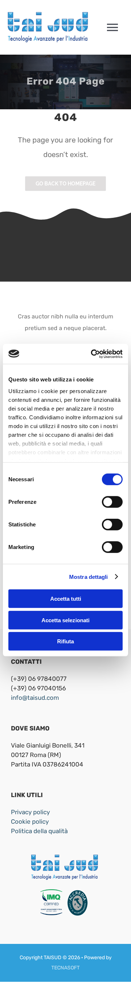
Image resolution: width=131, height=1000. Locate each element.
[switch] (112, 502)
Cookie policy (30, 821)
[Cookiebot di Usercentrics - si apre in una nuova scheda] (92, 353)
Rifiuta (65, 641)
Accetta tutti (65, 599)
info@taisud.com (35, 697)
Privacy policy (30, 812)
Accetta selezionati (65, 620)
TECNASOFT (65, 968)
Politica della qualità (39, 831)
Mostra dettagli (88, 576)
